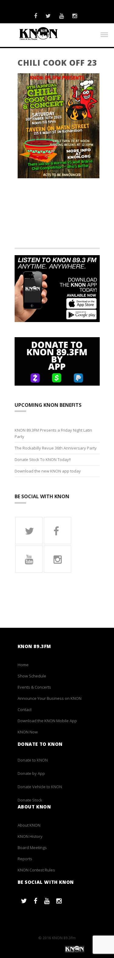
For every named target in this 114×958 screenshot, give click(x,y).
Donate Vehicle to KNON (40, 786)
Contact (25, 709)
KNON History (30, 836)
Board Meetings (32, 847)
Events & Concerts (34, 687)
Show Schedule (32, 676)
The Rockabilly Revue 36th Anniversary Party (56, 448)
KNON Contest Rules (36, 870)
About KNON (29, 825)
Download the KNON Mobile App (47, 720)
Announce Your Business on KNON (49, 698)
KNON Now (28, 732)
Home (23, 664)
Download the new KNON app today (48, 471)
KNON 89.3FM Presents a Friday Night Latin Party (53, 433)
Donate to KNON (33, 760)
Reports (25, 858)
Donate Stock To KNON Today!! (43, 459)
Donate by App (31, 773)
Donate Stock (30, 800)
